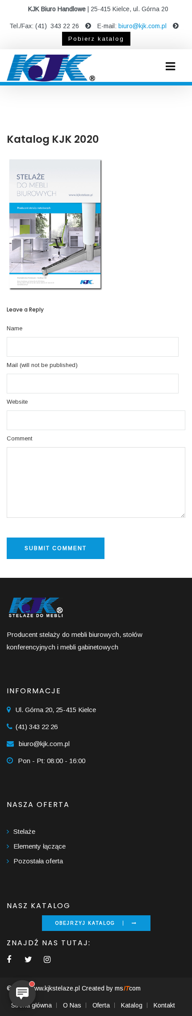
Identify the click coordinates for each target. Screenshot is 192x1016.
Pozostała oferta (38, 861)
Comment (19, 438)
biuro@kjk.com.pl (142, 26)
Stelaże (24, 831)
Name (14, 328)
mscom (128, 988)
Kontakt (164, 1005)
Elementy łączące (39, 846)
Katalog (131, 1005)
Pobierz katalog (96, 38)
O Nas (72, 1005)
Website (17, 401)
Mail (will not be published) (42, 365)
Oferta (101, 1005)
